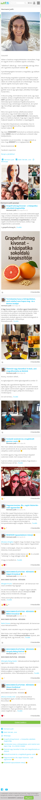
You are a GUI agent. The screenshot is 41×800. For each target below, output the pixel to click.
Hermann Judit (9, 160)
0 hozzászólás (35, 292)
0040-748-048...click (24, 160)
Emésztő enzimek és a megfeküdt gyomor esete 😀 (20, 440)
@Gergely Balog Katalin (9, 661)
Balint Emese (5, 623)
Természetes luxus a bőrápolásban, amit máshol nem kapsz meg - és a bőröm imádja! (21, 301)
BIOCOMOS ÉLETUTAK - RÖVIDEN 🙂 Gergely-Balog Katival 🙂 (21, 650)
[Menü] (38, 4)
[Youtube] (6, 790)
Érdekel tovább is (20, 722)
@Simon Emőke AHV (8, 697)
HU (31, 3)
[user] (34, 3)
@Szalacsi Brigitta (7, 542)
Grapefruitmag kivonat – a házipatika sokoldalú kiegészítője (22, 207)
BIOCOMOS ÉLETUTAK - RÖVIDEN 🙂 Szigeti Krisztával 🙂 (21, 573)
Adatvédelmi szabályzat (15, 798)
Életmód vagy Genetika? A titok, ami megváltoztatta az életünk (21, 370)
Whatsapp (7, 736)
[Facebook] (2, 790)
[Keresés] (25, 3)
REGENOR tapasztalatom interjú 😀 (20, 535)
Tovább (19, 227)
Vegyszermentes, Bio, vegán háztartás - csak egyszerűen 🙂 (18, 758)
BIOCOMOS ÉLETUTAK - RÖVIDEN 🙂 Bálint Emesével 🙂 (21, 612)
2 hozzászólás (35, 528)
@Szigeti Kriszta (6, 584)
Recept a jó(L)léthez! (8, 154)
